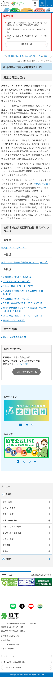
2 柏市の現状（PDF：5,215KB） (18, 286)
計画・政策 (19, 56)
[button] (35, 3)
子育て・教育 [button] (8, 514)
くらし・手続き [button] (9, 508)
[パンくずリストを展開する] (50, 56)
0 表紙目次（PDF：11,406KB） (18, 277)
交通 (45, 56)
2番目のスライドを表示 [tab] (32, 425)
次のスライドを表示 (51, 10)
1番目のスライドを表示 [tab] (27, 425)
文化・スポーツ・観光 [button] (12, 527)
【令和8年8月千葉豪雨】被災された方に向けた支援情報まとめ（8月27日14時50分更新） (27, 24)
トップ (3, 56)
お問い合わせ (8, 649)
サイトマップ (9, 656)
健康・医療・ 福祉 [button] (10, 520)
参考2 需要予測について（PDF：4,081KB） (24, 316)
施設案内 (6, 640)
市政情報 (11, 56)
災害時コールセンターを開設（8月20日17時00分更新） (27, 37)
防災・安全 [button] (7, 502)
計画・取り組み (30, 56)
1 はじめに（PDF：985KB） (16, 282)
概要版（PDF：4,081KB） (13, 248)
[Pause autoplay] (20, 424)
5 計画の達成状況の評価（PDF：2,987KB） (24, 303)
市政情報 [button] (6, 545)
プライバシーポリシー (12, 667)
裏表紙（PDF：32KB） (14, 320)
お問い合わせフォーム (26, 372)
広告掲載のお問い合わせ (41, 575)
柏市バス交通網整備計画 (14, 337)
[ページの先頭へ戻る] (45, 595)
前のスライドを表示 (1, 10)
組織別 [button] (9, 559)
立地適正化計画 (41, 184)
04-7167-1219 (21, 364)
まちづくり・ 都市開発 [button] (12, 533)
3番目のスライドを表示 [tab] (35, 462)
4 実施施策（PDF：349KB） (16, 299)
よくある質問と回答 (11, 644)
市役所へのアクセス (11, 636)
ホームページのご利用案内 (14, 662)
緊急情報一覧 (26, 44)
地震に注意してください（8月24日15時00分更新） (26, 30)
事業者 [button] (5, 551)
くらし (39, 56)
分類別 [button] (9, 494)
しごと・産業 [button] (8, 539)
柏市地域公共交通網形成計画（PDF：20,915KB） (24, 262)
